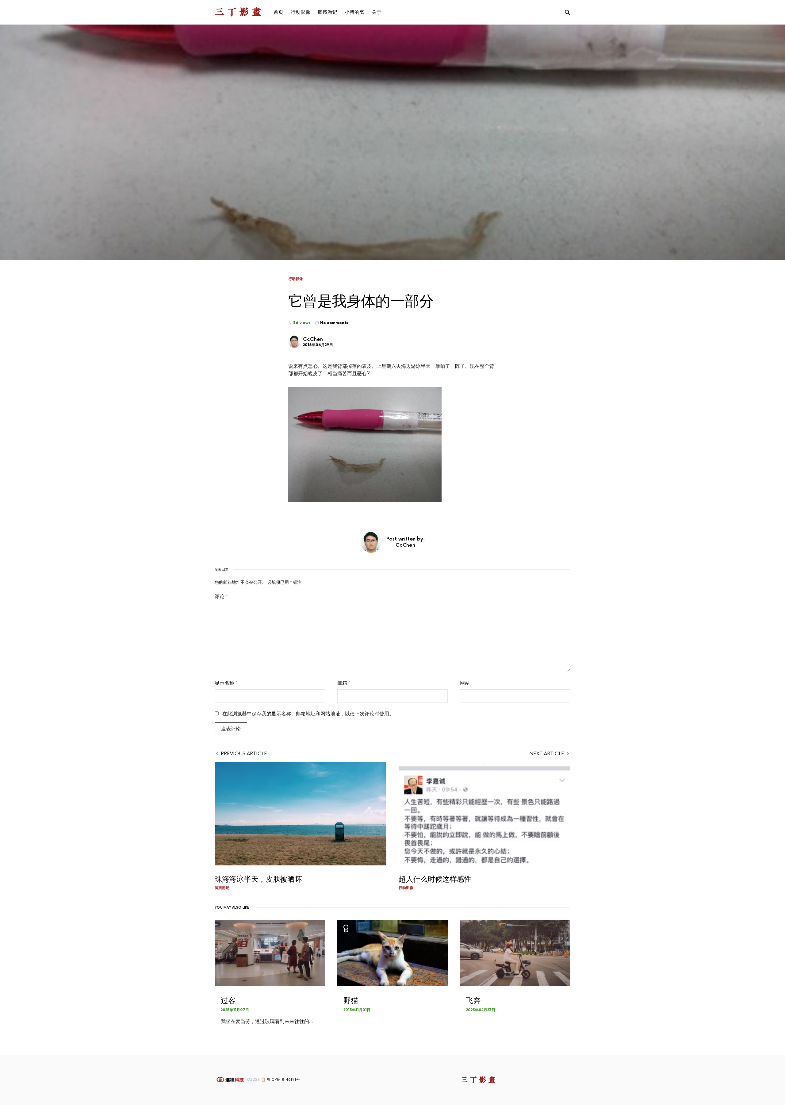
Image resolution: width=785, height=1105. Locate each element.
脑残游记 (222, 888)
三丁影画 (239, 12)
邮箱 (343, 683)
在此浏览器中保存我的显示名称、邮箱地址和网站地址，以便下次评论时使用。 (308, 714)
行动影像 (295, 279)
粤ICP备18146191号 (283, 1079)
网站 (465, 683)
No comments (334, 323)
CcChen (313, 339)
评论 (221, 597)
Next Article (546, 754)
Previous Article (244, 754)
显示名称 (226, 683)
